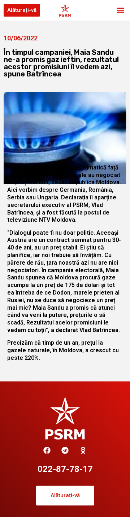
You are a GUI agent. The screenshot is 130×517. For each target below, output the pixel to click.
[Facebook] (47, 450)
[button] (120, 10)
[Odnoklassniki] (83, 450)
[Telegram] (65, 450)
